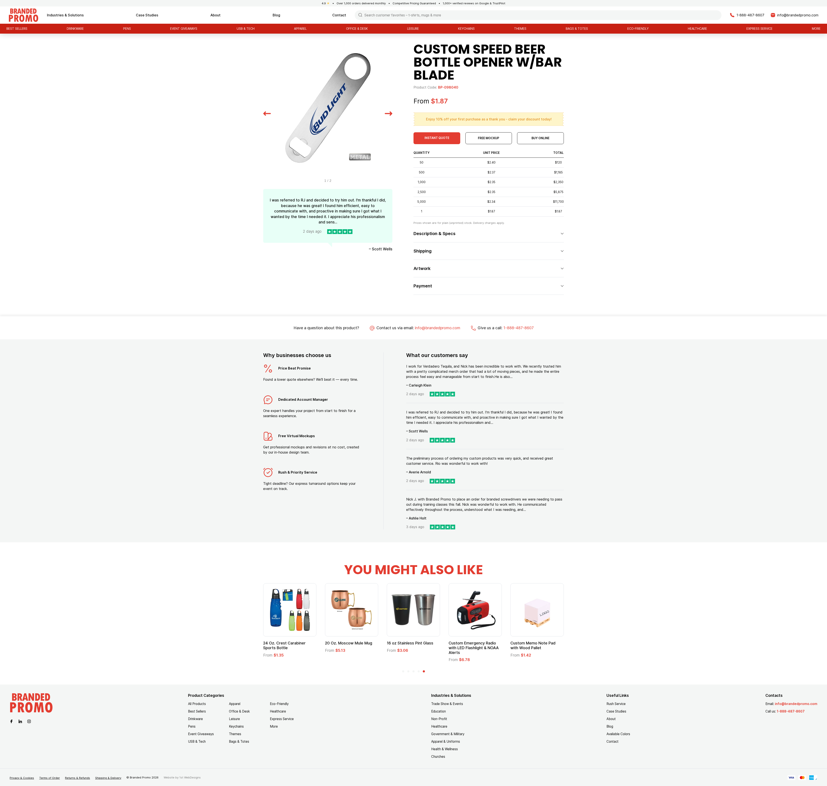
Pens (127, 28)
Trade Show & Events (447, 704)
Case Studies (147, 15)
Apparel (300, 28)
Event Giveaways (183, 28)
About (215, 15)
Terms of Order (49, 778)
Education (438, 711)
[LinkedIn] (20, 721)
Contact (339, 15)
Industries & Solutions (65, 15)
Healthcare (697, 28)
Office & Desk (357, 28)
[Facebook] (11, 721)
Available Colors (618, 734)
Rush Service (616, 704)
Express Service (759, 28)
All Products (197, 704)
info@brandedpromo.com (437, 328)
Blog (276, 15)
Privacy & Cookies (22, 778)
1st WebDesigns (190, 777)
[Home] (23, 14)
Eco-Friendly (638, 28)
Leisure (413, 28)
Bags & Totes (577, 28)
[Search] (360, 14)
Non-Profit (439, 719)
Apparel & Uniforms (445, 741)
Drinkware (75, 28)
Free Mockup (488, 138)
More (816, 28)
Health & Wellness (444, 749)
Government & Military (447, 734)
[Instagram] (29, 721)
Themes (520, 28)
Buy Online (540, 138)
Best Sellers (16, 28)
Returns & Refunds (77, 778)
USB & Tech (246, 28)
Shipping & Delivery (108, 778)
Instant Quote (436, 138)
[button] (267, 113)
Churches (438, 757)
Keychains (466, 28)
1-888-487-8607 (518, 328)
